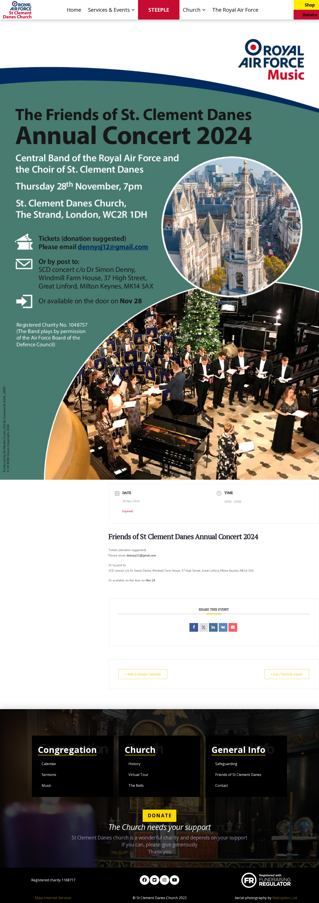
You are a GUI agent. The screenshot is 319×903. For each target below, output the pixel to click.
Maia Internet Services (53, 897)
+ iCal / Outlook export (287, 674)
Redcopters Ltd (284, 897)
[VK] (223, 627)
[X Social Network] (203, 627)
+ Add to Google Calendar (143, 674)
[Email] (233, 627)
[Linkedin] (213, 627)
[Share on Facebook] (193, 627)
